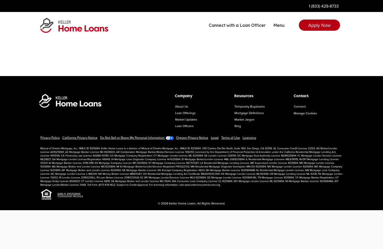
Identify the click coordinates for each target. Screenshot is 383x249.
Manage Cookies (305, 113)
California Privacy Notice (79, 137)
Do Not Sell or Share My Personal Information (132, 137)
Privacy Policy (50, 137)
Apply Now (319, 25)
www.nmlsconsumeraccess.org (202, 184)
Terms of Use (230, 137)
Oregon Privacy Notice (192, 137)
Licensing (249, 137)
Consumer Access (70, 196)
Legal (215, 137)
